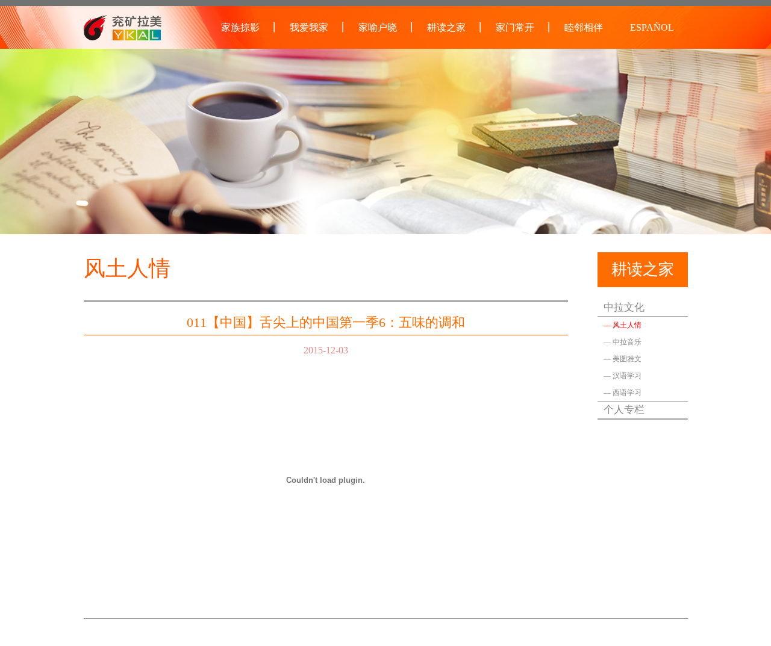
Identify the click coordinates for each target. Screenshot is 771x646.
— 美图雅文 (622, 359)
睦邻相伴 (583, 27)
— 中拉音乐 (622, 342)
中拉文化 (624, 307)
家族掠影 (240, 27)
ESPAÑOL (652, 27)
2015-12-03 (326, 350)
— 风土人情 (622, 325)
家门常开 (515, 27)
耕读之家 (446, 27)
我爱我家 (309, 27)
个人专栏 (624, 409)
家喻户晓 (377, 27)
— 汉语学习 (622, 375)
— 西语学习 (622, 392)
